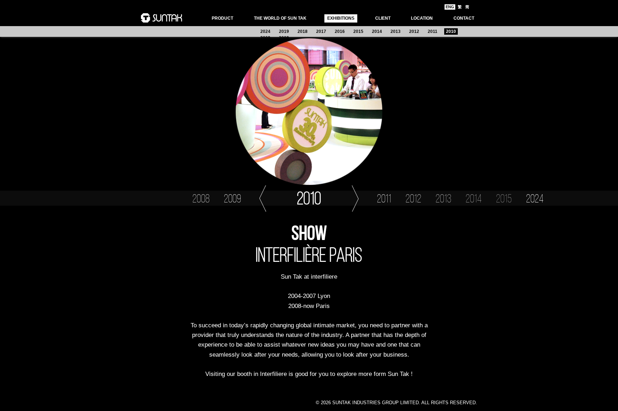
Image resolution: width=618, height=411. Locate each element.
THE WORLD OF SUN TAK (280, 18)
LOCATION (422, 18)
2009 (265, 37)
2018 (303, 31)
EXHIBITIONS (340, 18)
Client (383, 18)
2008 (284, 37)
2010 (451, 31)
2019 (284, 31)
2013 (396, 31)
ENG (450, 7)
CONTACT (463, 18)
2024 (265, 31)
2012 (414, 31)
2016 (340, 31)
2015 (358, 31)
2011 (432, 31)
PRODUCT (222, 18)
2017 (321, 31)
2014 (377, 31)
